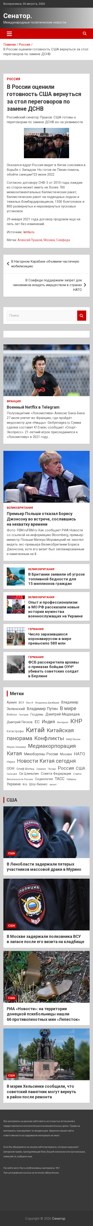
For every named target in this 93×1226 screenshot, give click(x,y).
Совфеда (63, 240)
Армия (12, 702)
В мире (68, 708)
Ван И (29, 702)
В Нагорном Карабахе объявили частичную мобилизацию (45, 263)
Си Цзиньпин (29, 774)
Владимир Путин (42, 708)
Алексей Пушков (30, 240)
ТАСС (59, 779)
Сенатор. (17, 16)
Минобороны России (41, 754)
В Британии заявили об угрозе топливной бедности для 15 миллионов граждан (56, 579)
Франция (14, 401)
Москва (49, 240)
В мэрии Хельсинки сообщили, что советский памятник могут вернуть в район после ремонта (41, 1091)
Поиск (81, 316)
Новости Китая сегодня (46, 761)
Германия (36, 629)
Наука (11, 761)
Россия (13, 79)
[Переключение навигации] (9, 33)
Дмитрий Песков (20, 722)
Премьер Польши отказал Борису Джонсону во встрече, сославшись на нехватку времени (41, 519)
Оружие (41, 768)
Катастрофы (15, 731)
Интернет (62, 722)
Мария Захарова (16, 747)
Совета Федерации (56, 774)
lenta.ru (28, 232)
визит (53, 784)
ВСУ (21, 702)
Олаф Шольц (25, 768)
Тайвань (71, 779)
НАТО (79, 753)
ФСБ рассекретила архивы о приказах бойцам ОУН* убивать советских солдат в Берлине (53, 669)
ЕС (37, 721)
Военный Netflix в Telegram (33, 407)
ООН (10, 768)
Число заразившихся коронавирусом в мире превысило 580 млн (49, 639)
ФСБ (25, 784)
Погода (52, 768)
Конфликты (49, 738)
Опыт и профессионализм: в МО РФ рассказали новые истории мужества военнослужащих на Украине (55, 609)
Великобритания (20, 507)
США (80, 768)
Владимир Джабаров (47, 702)
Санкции (12, 773)
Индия (48, 721)
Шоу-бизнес (38, 784)
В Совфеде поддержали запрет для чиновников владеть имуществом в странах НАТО (47, 285)
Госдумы (36, 714)
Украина (14, 784)
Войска (12, 714)
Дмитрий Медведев (62, 714)
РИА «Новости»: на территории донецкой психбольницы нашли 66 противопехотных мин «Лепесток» (43, 1014)
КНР (76, 721)
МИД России (73, 739)
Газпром (23, 714)
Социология (44, 779)
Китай (35, 730)
